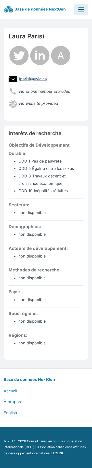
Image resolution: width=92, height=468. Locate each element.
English (10, 412)
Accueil (10, 390)
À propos (12, 401)
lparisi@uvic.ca (33, 78)
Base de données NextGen (39, 9)
